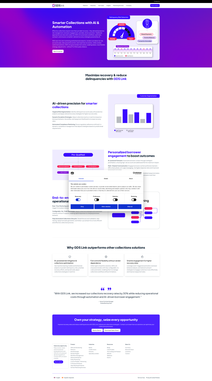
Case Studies (110, 349)
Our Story (128, 347)
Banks (90, 347)
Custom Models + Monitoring (78, 361)
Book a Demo (97, 330)
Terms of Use (141, 377)
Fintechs (91, 351)
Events (109, 357)
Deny (82, 206)
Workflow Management (77, 355)
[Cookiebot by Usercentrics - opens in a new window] (134, 173)
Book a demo (155, 5)
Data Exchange (75, 351)
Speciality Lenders (94, 353)
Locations (128, 351)
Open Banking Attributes (77, 365)
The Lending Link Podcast (114, 351)
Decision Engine (75, 353)
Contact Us (157, 1)
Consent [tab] (81, 178)
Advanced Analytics (76, 357)
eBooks (109, 353)
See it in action (58, 51)
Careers (127, 353)
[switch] (96, 199)
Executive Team (129, 349)
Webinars (109, 355)
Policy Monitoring (75, 359)
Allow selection (106, 206)
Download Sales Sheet (112, 330)
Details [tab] (106, 178)
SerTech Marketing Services (78, 367)
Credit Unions (92, 349)
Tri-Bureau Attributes (76, 363)
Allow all (129, 206)
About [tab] (131, 178)
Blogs (108, 347)
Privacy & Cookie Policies (153, 377)
